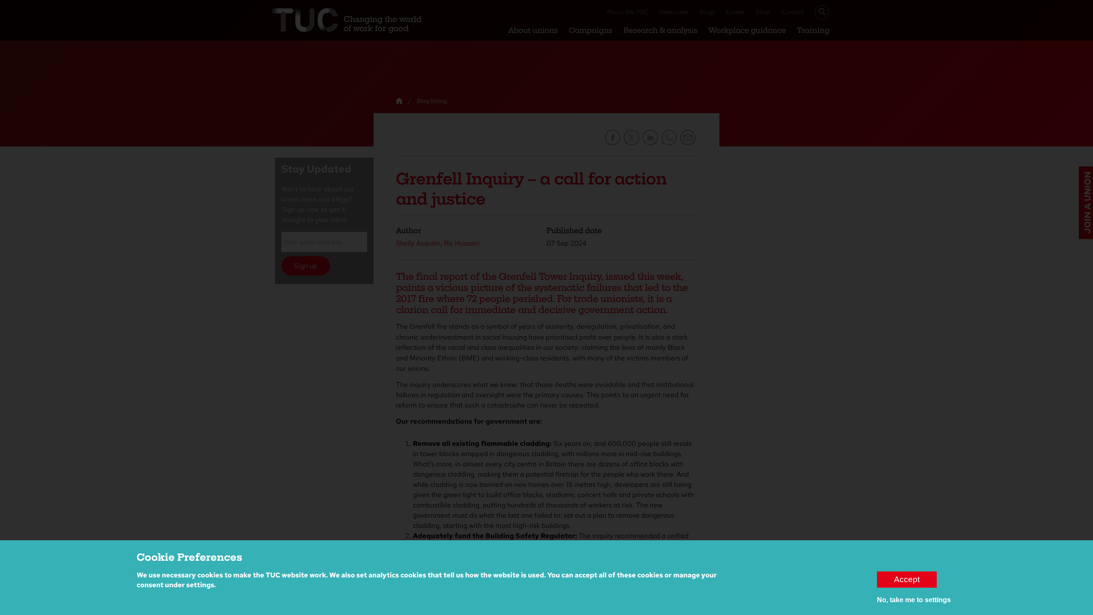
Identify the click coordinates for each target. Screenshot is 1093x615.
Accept (907, 579)
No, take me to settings (914, 599)
